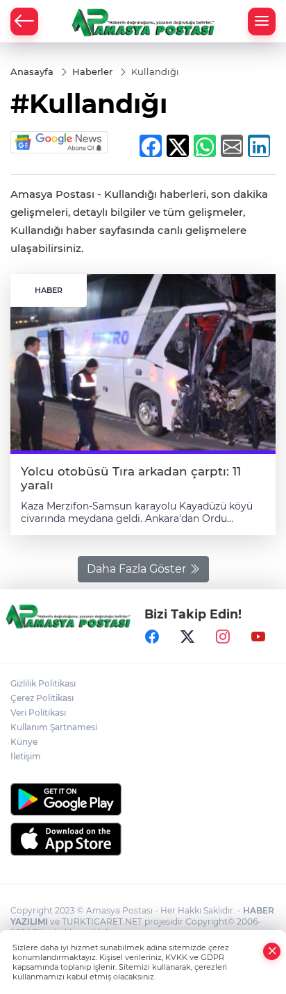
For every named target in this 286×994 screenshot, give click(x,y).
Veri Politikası (38, 712)
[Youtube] (258, 637)
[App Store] (143, 839)
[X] (187, 637)
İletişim (25, 756)
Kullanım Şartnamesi (53, 727)
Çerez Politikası (42, 698)
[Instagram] (223, 637)
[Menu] (262, 21)
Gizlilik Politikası (43, 683)
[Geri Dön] (24, 21)
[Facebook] (152, 637)
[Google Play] (143, 799)
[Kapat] (272, 951)
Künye (23, 741)
